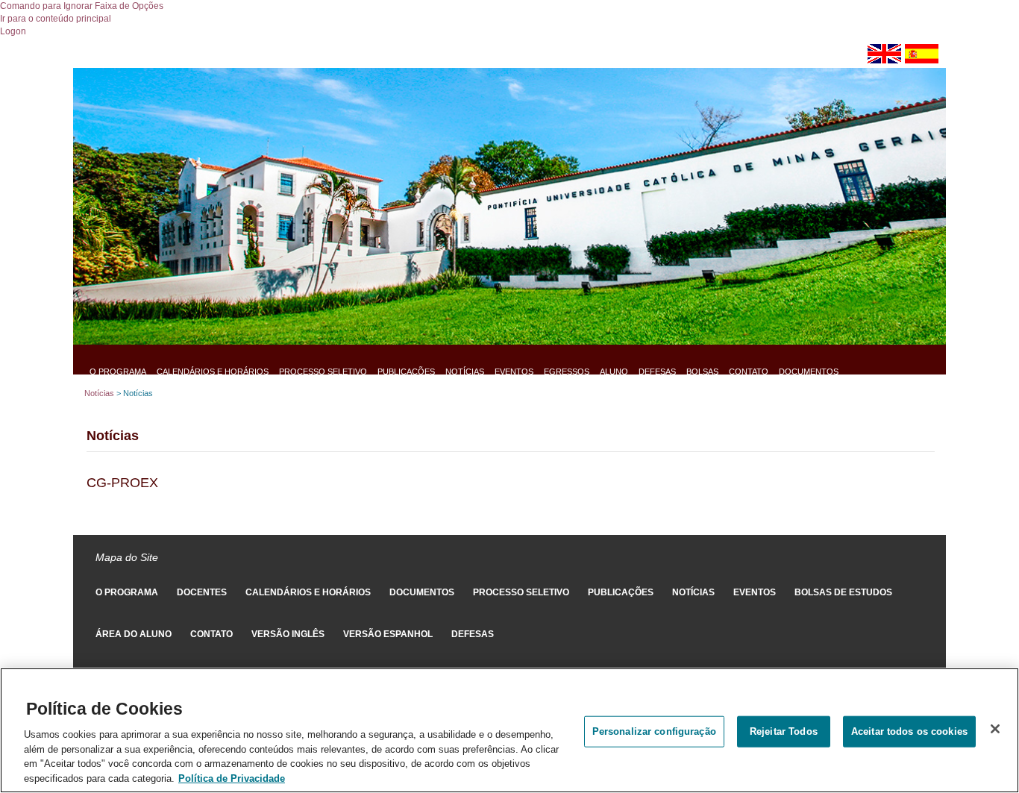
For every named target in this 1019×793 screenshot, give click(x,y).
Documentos (808, 371)
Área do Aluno (133, 634)
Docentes (202, 592)
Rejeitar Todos (784, 730)
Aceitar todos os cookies (909, 730)
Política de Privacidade (231, 777)
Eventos (514, 371)
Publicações (406, 371)
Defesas (657, 371)
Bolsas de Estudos (843, 592)
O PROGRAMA (118, 371)
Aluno (614, 371)
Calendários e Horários (213, 371)
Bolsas (702, 371)
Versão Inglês (287, 634)
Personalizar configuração (654, 730)
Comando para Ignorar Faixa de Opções (81, 6)
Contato (748, 371)
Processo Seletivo (323, 371)
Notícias (464, 371)
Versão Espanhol (388, 634)
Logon (13, 31)
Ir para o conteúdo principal (55, 18)
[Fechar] (995, 728)
